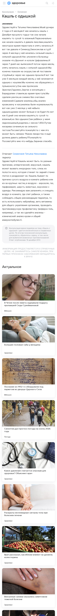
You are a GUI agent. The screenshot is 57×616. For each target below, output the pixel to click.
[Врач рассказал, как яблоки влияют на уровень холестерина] (28, 545)
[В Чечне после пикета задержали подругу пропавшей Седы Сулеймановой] (28, 294)
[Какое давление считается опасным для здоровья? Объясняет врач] (28, 462)
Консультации (8, 12)
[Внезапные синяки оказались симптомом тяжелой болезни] (28, 587)
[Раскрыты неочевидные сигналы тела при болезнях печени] (28, 504)
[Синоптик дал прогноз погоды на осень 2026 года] (28, 420)
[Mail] (9, 3)
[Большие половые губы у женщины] (28, 336)
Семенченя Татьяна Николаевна (30, 153)
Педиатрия (22, 12)
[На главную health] (18, 3)
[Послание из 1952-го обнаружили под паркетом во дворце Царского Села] (28, 378)
